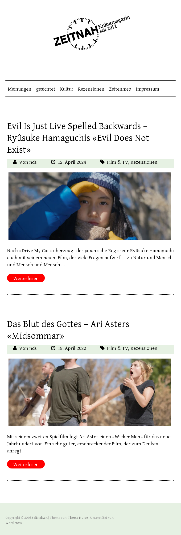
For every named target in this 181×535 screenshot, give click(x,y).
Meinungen (19, 89)
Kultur (66, 89)
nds (33, 162)
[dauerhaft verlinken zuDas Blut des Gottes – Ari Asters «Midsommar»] (89, 392)
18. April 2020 (72, 348)
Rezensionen (91, 89)
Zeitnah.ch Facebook (153, 66)
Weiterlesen (26, 278)
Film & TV (117, 162)
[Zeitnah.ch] (90, 29)
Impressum (147, 89)
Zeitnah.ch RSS (172, 66)
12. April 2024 (72, 162)
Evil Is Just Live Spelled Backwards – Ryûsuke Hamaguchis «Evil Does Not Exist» (78, 138)
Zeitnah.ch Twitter (162, 66)
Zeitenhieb (120, 89)
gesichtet (45, 89)
